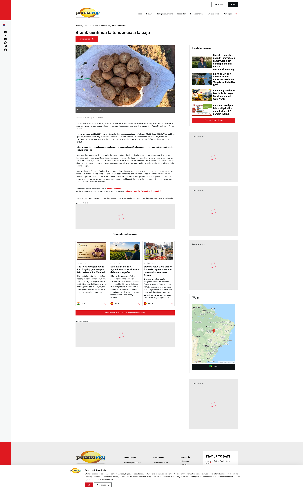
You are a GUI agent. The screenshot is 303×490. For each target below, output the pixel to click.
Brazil (216, 366)
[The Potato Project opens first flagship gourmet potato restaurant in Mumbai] (92, 273)
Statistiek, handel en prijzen (129, 198)
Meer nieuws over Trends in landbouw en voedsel (125, 312)
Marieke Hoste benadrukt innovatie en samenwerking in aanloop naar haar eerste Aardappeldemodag (224, 62)
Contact (183, 464)
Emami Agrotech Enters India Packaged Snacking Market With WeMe (224, 94)
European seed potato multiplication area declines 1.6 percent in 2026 (223, 109)
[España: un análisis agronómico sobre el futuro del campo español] (125, 273)
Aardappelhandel (166, 198)
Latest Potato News (160, 462)
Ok (89, 485)
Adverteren (184, 461)
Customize (101, 485)
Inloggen (218, 4)
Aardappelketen (95, 198)
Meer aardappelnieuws (214, 120)
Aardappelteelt (110, 198)
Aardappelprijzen (150, 198)
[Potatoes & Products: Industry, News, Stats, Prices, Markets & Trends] (88, 14)
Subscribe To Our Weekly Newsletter (218, 462)
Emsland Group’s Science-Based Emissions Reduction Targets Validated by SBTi (224, 79)
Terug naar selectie (86, 39)
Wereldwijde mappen (132, 462)
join (233, 4)
